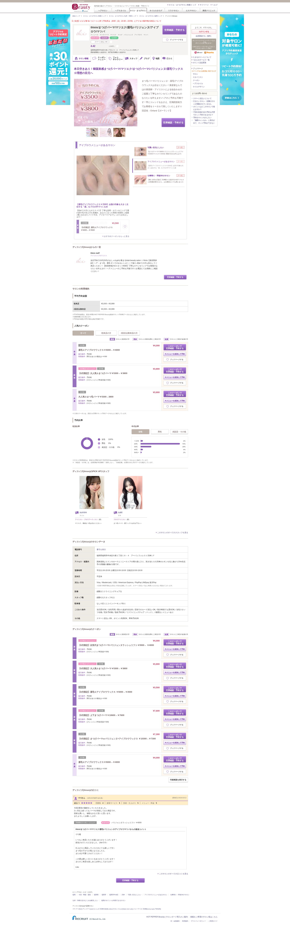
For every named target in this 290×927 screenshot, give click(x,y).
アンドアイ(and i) (89, 909)
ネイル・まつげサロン (138, 10)
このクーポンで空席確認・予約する (175, 347)
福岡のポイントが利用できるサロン (113, 900)
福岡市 (104, 895)
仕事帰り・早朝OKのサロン (179, 895)
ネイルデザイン (199, 87)
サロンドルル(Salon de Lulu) (123, 909)
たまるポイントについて (202, 57)
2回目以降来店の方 (129, 333)
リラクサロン (173, 10)
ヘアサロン (102, 10)
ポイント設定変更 (199, 63)
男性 (160, 432)
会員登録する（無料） (204, 36)
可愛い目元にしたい (134, 895)
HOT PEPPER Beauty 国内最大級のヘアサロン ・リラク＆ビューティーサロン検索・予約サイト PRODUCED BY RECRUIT (81, 8)
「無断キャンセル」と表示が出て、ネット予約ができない (204, 121)
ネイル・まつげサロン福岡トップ (150, 16)
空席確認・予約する (174, 30)
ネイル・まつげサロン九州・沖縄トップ (122, 16)
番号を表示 (101, 549)
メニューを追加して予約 (175, 354)
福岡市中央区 (113, 895)
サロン (195, 74)
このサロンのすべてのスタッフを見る (172, 533)
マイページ (204, 5)
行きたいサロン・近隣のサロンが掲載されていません (204, 102)
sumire (83, 512)
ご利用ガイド (213, 921)
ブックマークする (176, 40)
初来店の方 (106, 333)
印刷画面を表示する (178, 780)
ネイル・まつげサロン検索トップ (182, 5)
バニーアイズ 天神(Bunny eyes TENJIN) (147, 909)
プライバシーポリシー (198, 921)
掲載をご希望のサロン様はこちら (204, 917)
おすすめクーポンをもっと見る (116, 236)
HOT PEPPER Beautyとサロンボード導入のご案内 (167, 917)
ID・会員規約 (175, 921)
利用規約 (185, 921)
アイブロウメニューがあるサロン (156, 895)
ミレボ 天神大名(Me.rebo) (104, 909)
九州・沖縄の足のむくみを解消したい (85, 900)
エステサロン (191, 10)
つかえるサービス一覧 (201, 60)
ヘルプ (215, 5)
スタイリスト (198, 77)
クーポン (196, 80)
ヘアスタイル (120, 10)
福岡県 (96, 895)
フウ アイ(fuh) (77, 909)
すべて (83, 333)
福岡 (74, 895)
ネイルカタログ (156, 10)
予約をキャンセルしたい (202, 117)
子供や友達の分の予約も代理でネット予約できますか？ (204, 113)
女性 (140, 432)
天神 (123, 895)
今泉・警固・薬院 (85, 895)
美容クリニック (209, 10)
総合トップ (76, 16)
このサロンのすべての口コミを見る (173, 874)
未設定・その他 (179, 432)
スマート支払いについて (202, 98)
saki (120, 512)
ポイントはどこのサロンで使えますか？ (204, 108)
